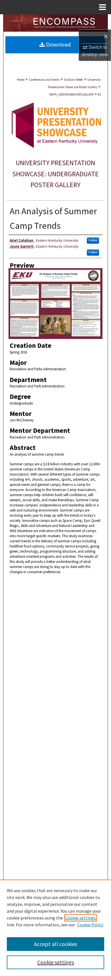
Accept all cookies (55, 943)
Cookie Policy (90, 924)
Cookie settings (80, 918)
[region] (55, 928)
